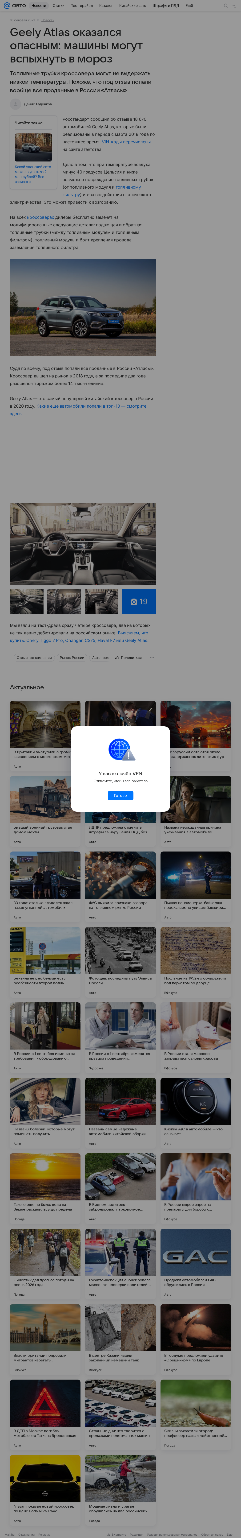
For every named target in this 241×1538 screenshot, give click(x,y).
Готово (120, 796)
